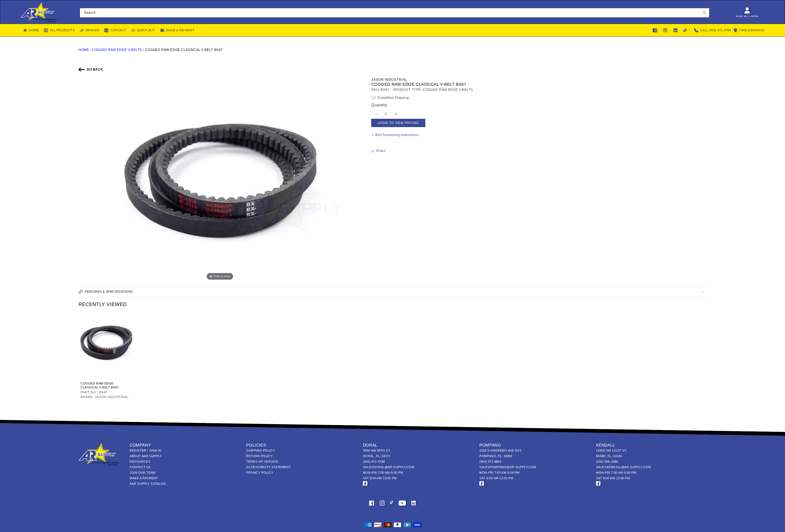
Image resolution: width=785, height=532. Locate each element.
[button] (392, 292)
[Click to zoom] (220, 178)
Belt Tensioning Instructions (397, 135)
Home (83, 50)
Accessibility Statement (268, 467)
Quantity (379, 105)
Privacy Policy (259, 472)
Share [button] (380, 150)
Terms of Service (262, 461)
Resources (140, 461)
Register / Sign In (145, 450)
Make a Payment (144, 478)
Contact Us (140, 467)
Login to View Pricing (398, 123)
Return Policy (259, 456)
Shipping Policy (260, 450)
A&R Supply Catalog (148, 483)
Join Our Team (143, 472)
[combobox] (394, 12)
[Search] (704, 12)
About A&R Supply (146, 456)
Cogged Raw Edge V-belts (117, 50)
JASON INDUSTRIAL (389, 79)
